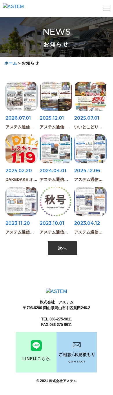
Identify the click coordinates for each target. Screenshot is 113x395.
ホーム (10, 63)
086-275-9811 (61, 319)
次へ (62, 248)
